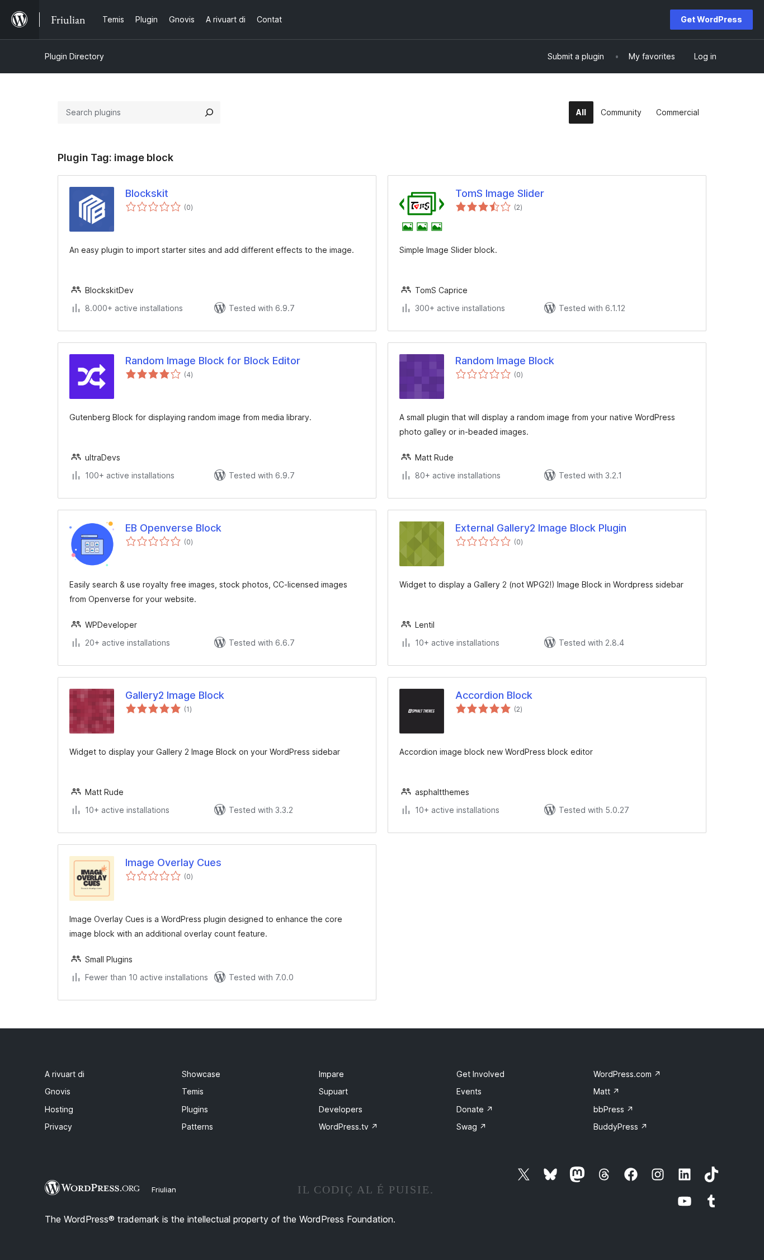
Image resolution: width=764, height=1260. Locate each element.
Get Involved (480, 1074)
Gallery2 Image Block (174, 695)
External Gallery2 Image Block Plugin (540, 528)
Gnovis (57, 1091)
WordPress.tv (348, 1126)
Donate (474, 1109)
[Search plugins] (209, 112)
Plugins (195, 1109)
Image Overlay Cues (173, 862)
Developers (340, 1109)
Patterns (197, 1126)
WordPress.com (627, 1074)
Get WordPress (711, 19)
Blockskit (146, 193)
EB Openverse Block (173, 528)
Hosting (59, 1109)
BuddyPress (620, 1126)
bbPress (613, 1109)
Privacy (58, 1126)
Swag (471, 1126)
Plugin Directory (74, 56)
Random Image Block (504, 360)
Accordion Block (493, 695)
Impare (331, 1074)
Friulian (164, 1189)
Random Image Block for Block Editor (212, 360)
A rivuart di (64, 1074)
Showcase (201, 1074)
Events (469, 1091)
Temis (193, 1091)
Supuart (333, 1091)
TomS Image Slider (499, 193)
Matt (606, 1091)
